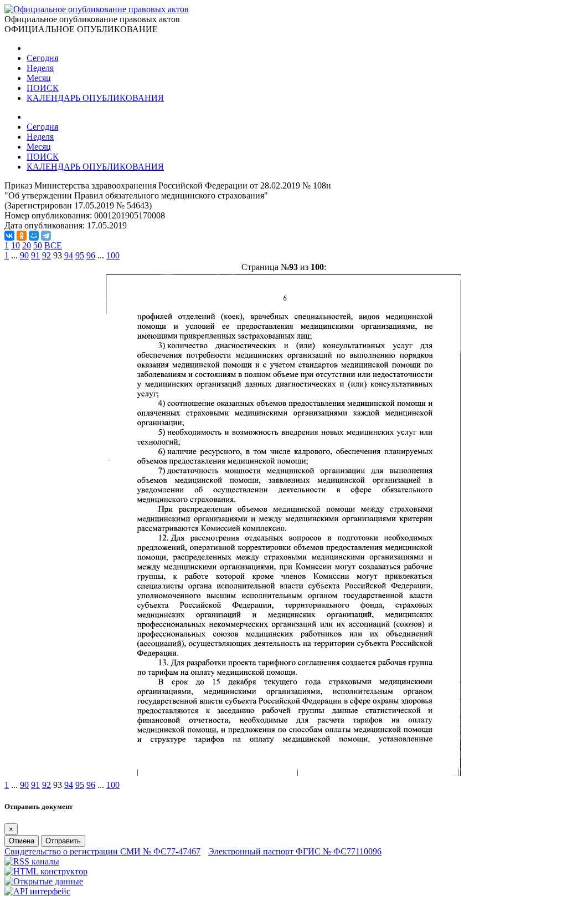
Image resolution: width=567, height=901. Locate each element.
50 (37, 245)
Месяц (39, 78)
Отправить (63, 841)
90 (24, 255)
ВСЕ (53, 245)
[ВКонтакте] (9, 236)
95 (79, 255)
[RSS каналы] (31, 861)
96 (90, 255)
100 (113, 255)
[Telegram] (46, 236)
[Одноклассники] (22, 236)
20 (26, 245)
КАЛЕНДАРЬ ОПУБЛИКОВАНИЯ (95, 98)
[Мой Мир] (34, 236)
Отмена (21, 841)
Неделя (40, 68)
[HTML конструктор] (45, 871)
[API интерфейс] (37, 891)
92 (46, 255)
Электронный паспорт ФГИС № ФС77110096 (295, 851)
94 (68, 255)
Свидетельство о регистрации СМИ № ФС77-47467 (102, 851)
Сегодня (42, 58)
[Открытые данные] (43, 881)
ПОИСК (43, 88)
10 (15, 245)
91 (35, 255)
